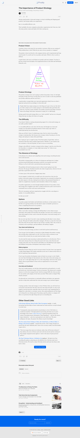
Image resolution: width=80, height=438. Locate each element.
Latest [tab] (23, 383)
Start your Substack (37, 432)
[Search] (63, 2)
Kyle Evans (23, 12)
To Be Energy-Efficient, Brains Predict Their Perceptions (33, 303)
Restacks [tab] (26, 369)
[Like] (19, 399)
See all (21, 412)
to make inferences (36, 313)
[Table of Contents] (1, 219)
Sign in (76, 2)
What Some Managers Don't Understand (27, 388)
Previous (23, 360)
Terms (42, 429)
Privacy (38, 429)
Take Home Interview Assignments (28, 395)
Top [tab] (20, 383)
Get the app (45, 432)
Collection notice (47, 429)
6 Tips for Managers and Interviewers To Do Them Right (30, 396)
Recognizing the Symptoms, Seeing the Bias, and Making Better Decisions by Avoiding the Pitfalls (34, 405)
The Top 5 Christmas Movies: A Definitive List (30, 338)
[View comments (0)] (24, 16)
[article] (40, 389)
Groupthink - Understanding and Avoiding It (30, 403)
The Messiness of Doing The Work (28, 387)
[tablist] (24, 369)
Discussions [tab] (27, 383)
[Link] (17, 46)
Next (58, 360)
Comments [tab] (21, 369)
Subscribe (70, 2)
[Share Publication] (65, 2)
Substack (34, 435)
